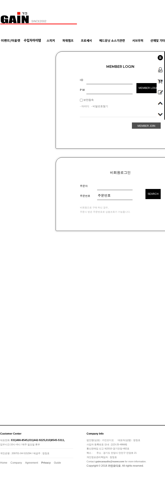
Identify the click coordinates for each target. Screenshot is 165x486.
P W (82, 89)
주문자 (84, 185)
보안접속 (88, 99)
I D (81, 80)
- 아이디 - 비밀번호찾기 (94, 106)
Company (16, 462)
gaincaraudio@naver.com (109, 461)
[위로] (160, 102)
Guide (57, 462)
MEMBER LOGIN (149, 88)
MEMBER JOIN (146, 125)
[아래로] (160, 113)
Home (3, 462)
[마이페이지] (160, 68)
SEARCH (153, 193)
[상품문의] (160, 91)
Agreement (31, 462)
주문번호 (85, 195)
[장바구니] (160, 80)
